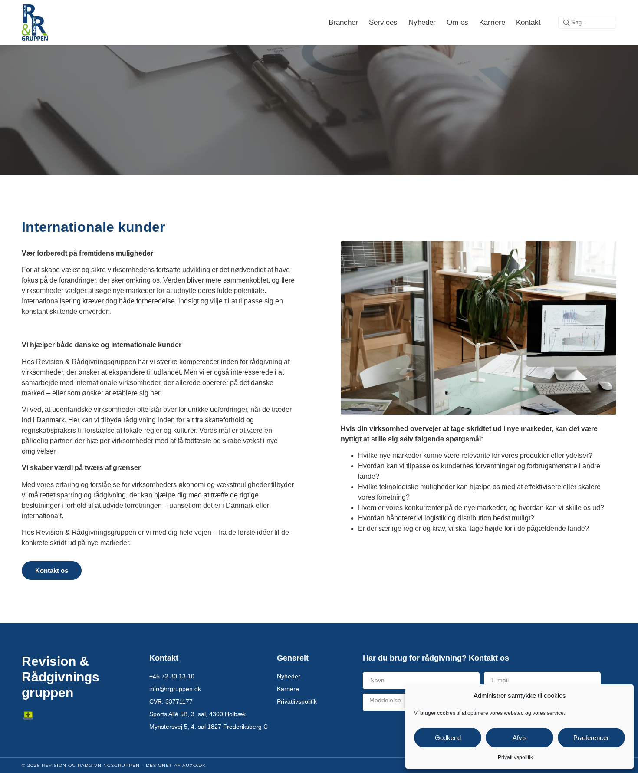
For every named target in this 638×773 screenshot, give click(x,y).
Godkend (448, 737)
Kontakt (528, 22)
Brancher (343, 22)
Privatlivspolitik (515, 757)
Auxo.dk (194, 765)
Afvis (520, 737)
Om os (457, 22)
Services (383, 22)
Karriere (492, 22)
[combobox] (587, 22)
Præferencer (591, 737)
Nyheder (422, 22)
